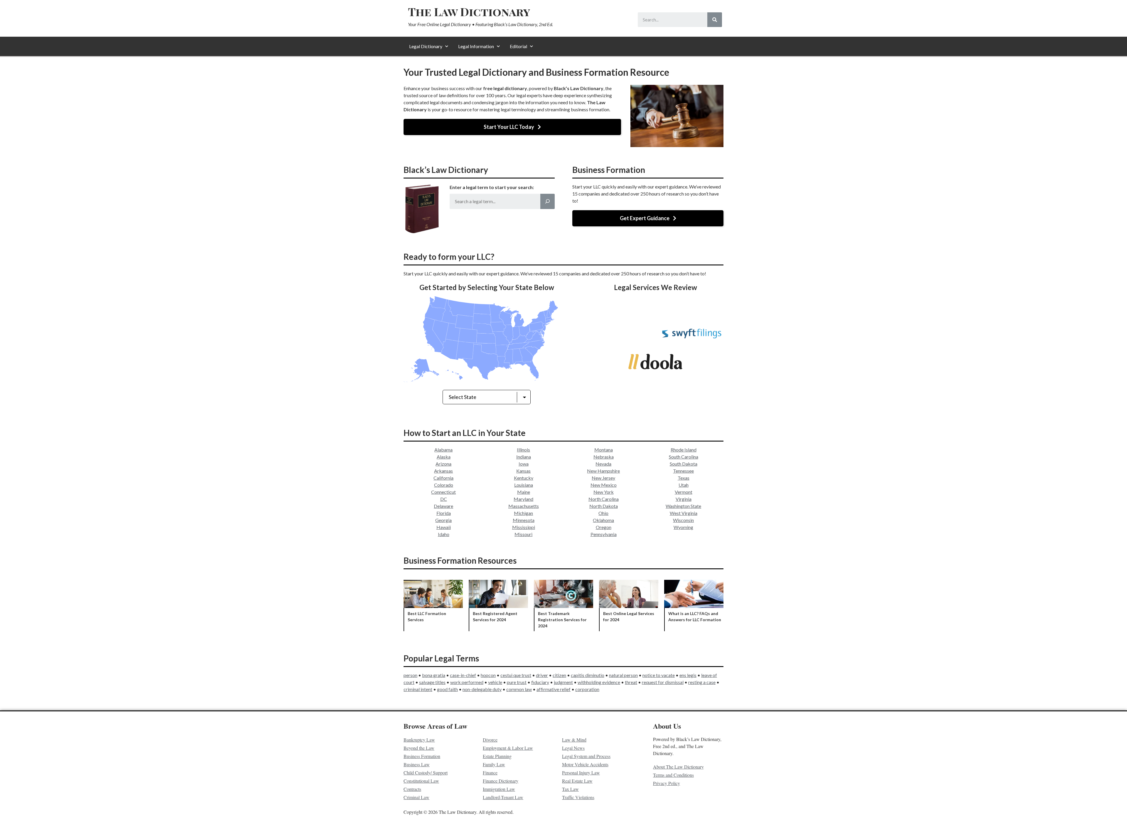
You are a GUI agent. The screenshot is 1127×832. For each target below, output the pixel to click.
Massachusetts (523, 506)
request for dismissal (663, 682)
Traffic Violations (578, 797)
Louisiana (523, 485)
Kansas (523, 471)
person (410, 675)
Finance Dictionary (500, 781)
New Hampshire (603, 471)
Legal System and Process (586, 756)
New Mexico (604, 485)
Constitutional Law (421, 781)
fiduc (536, 682)
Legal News (573, 748)
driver (542, 675)
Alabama (443, 449)
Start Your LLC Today (509, 127)
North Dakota (603, 506)
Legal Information (476, 46)
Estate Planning (497, 756)
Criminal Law (416, 797)
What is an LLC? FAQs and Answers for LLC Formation (693, 605)
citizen (559, 675)
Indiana (523, 456)
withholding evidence (599, 682)
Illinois (523, 449)
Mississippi (523, 527)
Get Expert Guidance (644, 218)
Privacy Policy (666, 783)
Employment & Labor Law (508, 748)
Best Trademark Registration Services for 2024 (563, 605)
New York (603, 492)
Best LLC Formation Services (433, 605)
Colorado (443, 485)
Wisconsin (683, 520)
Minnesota (523, 520)
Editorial (518, 46)
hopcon (488, 675)
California (443, 478)
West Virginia (683, 513)
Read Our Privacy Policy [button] (202, 821)
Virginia (683, 499)
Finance (490, 772)
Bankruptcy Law (419, 740)
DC (443, 499)
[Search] (714, 19)
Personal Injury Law (581, 772)
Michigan (523, 513)
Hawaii (443, 527)
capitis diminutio (587, 675)
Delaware (443, 506)
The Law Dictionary (469, 11)
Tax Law (570, 789)
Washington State (683, 506)
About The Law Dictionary (678, 767)
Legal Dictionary (425, 46)
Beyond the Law (419, 748)
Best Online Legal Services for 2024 (628, 605)
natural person (623, 675)
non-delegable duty (482, 689)
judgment (563, 682)
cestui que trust (515, 675)
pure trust (517, 682)
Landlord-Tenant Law (503, 797)
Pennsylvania (604, 534)
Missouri (523, 534)
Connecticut (443, 492)
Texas (683, 478)
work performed (466, 682)
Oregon (603, 527)
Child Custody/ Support (426, 772)
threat (631, 682)
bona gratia (433, 675)
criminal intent (418, 689)
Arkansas (443, 471)
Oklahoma (603, 520)
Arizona (443, 463)
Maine (523, 492)
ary (546, 682)
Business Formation (422, 756)
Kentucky (523, 478)
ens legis (687, 675)
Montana (603, 449)
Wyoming (683, 527)
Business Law (417, 764)
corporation (587, 689)
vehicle (495, 682)
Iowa (524, 463)
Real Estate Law (577, 781)
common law (519, 689)
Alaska (444, 456)
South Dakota (683, 463)
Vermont (683, 492)
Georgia (443, 520)
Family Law (494, 764)
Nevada (603, 463)
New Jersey (603, 478)
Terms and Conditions (673, 775)
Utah (684, 485)
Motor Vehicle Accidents (585, 764)
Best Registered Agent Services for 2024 (498, 605)
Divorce (490, 740)
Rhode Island (683, 449)
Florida (443, 513)
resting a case (702, 682)
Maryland (523, 499)
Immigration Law (499, 789)
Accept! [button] (1098, 821)
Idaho (443, 534)
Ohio (603, 513)
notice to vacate (658, 675)
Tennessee (683, 471)
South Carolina (683, 456)
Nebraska (603, 456)
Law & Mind (574, 740)
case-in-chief (463, 675)
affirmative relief (553, 689)
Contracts (412, 789)
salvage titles (432, 682)
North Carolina (603, 499)
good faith (447, 689)
